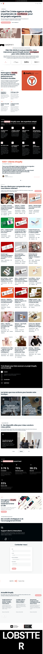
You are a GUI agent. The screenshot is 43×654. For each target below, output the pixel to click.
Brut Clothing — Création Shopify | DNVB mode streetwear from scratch (7, 281)
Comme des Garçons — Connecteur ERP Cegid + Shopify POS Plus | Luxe (20, 233)
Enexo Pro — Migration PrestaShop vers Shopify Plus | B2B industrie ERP (7, 303)
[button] (1, 3)
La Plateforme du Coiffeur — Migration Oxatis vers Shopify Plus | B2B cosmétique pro (7, 352)
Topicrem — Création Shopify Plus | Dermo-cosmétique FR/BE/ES (20, 209)
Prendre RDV (4, 513)
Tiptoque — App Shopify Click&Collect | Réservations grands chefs (20, 328)
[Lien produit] (7, 206)
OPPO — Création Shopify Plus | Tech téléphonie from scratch (7, 233)
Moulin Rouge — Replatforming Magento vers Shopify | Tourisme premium (7, 258)
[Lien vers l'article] (7, 608)
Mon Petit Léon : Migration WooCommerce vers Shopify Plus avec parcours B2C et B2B (21, 352)
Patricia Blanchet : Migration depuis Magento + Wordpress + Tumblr (34, 258)
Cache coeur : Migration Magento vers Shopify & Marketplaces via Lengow (35, 327)
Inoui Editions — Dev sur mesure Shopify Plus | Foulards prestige (34, 281)
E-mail (13, 555)
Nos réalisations (38, 192)
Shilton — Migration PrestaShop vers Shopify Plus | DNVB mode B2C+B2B (7, 328)
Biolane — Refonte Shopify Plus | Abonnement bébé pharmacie (35, 209)
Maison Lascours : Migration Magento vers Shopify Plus (20, 303)
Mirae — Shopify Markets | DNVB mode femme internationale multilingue (21, 281)
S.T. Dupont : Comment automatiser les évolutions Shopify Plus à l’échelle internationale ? (7, 209)
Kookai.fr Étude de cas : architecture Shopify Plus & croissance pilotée (35, 233)
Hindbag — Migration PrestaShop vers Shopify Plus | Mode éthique (34, 351)
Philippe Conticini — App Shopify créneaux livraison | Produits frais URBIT (35, 303)
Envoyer (14, 570)
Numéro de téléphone (15, 559)
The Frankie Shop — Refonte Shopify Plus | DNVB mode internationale (20, 258)
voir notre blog (38, 597)
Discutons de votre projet (6, 22)
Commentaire (14, 563)
